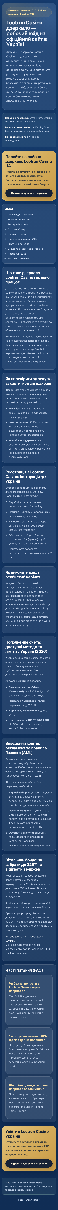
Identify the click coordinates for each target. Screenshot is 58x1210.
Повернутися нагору (29, 1199)
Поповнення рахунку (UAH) (22, 239)
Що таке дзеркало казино (21, 214)
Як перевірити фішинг (19, 219)
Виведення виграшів (18, 244)
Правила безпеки (17, 234)
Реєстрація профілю (18, 224)
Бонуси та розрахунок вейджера (25, 248)
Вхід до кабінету (16, 229)
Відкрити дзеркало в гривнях (29, 1163)
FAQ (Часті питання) (18, 258)
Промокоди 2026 (17, 253)
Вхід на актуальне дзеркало (29, 193)
